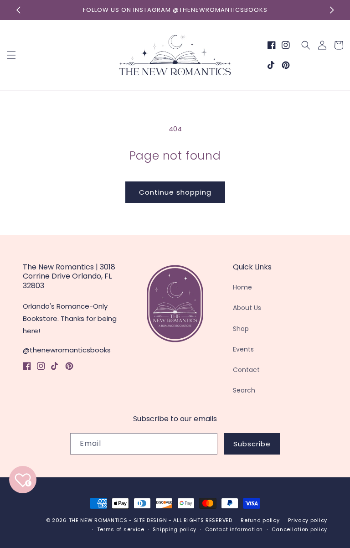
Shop (241, 328)
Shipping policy (174, 529)
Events (243, 349)
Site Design (150, 520)
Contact (246, 369)
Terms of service (120, 529)
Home (242, 287)
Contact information (234, 529)
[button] (11, 55)
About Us (247, 307)
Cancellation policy (299, 529)
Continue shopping (175, 192)
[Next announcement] (332, 10)
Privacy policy (307, 520)
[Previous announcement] (18, 10)
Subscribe (252, 444)
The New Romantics (98, 520)
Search (244, 390)
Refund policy (260, 520)
